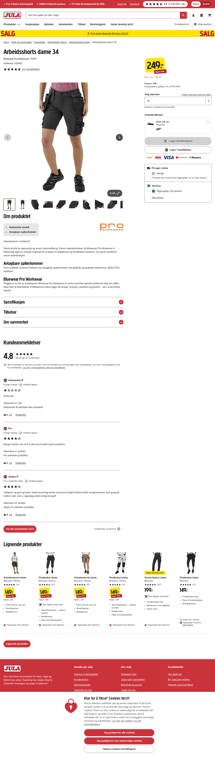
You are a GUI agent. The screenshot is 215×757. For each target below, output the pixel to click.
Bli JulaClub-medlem (179, 679)
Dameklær (39, 42)
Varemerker (66, 24)
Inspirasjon (32, 24)
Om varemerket (16, 322)
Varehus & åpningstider (86, 674)
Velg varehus (204, 24)
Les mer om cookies (122, 721)
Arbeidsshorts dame (79, 42)
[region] (107, 724)
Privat (196, 4)
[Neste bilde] (119, 137)
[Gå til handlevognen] (209, 15)
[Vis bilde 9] (112, 204)
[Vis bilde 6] (74, 204)
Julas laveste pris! (122, 24)
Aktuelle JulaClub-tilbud (180, 685)
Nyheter (49, 24)
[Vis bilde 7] (86, 204)
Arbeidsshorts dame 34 (104, 42)
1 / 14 (112, 193)
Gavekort (134, 4)
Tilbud (81, 24)
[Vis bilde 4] (48, 204)
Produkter (10, 24)
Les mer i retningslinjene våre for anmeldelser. (44, 367)
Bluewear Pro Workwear (16, 58)
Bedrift (206, 4)
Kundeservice (182, 24)
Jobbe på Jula (128, 690)
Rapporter (21, 415)
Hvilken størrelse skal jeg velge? (196, 94)
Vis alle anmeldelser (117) (20, 529)
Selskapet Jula (128, 674)
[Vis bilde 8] (99, 204)
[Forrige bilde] (7, 137)
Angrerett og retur (83, 690)
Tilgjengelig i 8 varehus (192, 624)
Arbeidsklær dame (57, 42)
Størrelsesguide (82, 685)
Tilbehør (10, 312)
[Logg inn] (193, 15)
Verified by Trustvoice (105, 529)
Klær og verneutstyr (22, 42)
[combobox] (106, 15)
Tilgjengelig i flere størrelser (17, 625)
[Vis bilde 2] (22, 204)
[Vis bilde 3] (35, 204)
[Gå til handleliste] (201, 15)
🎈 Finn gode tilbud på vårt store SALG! (107, 33)
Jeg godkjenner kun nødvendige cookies (119, 741)
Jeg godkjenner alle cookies (119, 732)
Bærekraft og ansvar (131, 685)
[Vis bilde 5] (61, 204)
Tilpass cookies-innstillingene (119, 749)
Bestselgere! (98, 24)
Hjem (6, 42)
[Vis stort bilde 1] (63, 137)
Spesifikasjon (14, 302)
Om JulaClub (175, 674)
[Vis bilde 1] (9, 204)
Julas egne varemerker (133, 679)
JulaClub (122, 4)
